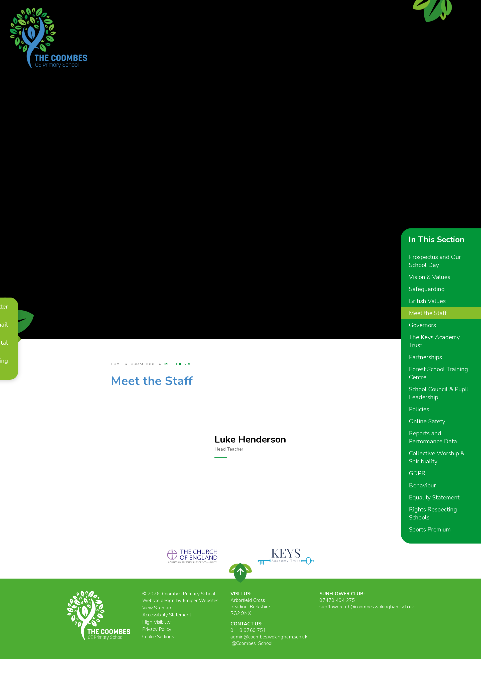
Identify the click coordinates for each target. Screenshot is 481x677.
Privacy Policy (156, 629)
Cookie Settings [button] (158, 636)
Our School (143, 363)
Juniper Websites (200, 600)
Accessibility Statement (166, 615)
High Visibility (156, 622)
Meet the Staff (179, 363)
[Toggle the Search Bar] (9, 375)
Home (116, 363)
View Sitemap (156, 608)
